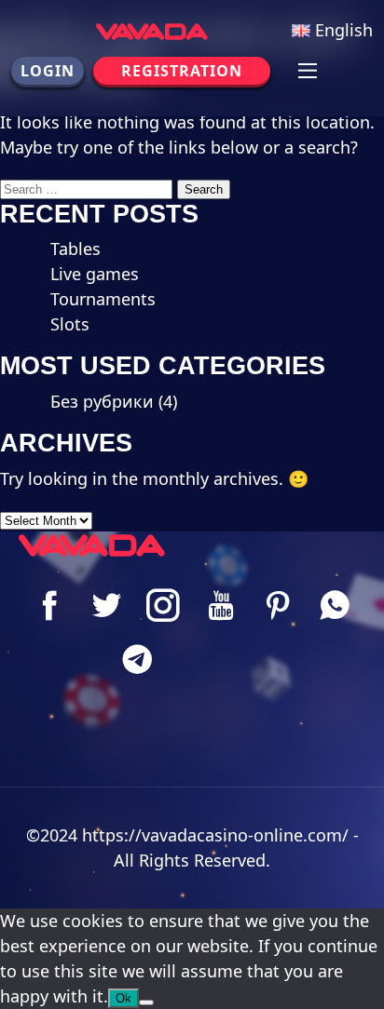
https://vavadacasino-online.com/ (215, 835)
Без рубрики (102, 401)
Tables (75, 248)
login (48, 71)
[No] (146, 1002)
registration (181, 71)
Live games (94, 273)
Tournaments (103, 299)
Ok (123, 998)
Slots (69, 324)
